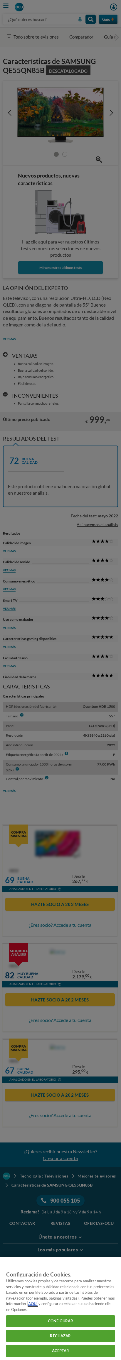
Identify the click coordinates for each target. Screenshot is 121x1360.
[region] (60, 1308)
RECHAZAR (60, 1335)
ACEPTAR (60, 1350)
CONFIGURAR (60, 1321)
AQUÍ (33, 1303)
